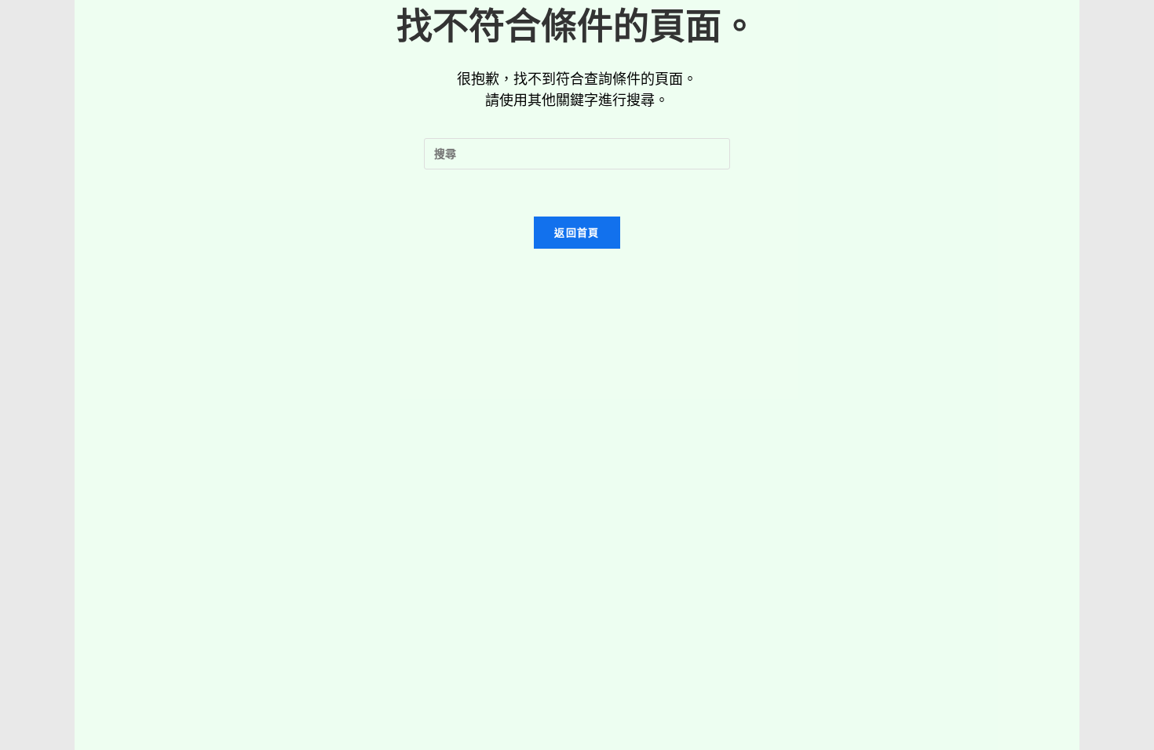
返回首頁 (576, 232)
